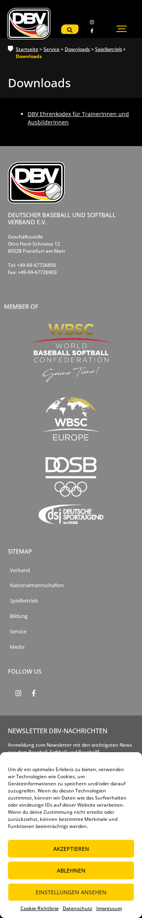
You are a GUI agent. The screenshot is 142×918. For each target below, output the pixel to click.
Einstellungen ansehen (71, 892)
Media (17, 647)
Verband (20, 570)
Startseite (27, 49)
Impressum (109, 908)
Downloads (77, 49)
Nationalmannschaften (37, 585)
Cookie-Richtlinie (40, 908)
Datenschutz (77, 908)
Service (51, 49)
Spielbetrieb (108, 49)
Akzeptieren (71, 848)
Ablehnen (71, 870)
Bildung (19, 616)
